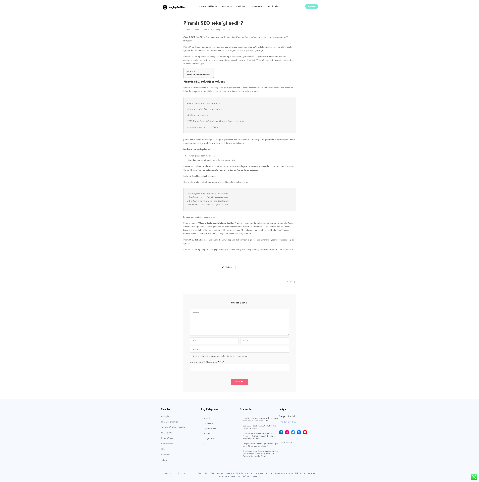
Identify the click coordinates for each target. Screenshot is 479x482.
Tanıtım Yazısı (167, 438)
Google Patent (209, 438)
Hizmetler (241, 6)
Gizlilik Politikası (286, 442)
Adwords (207, 418)
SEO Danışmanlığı (208, 6)
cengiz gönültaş (212, 30)
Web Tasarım (167, 443)
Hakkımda (257, 6)
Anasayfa (165, 416)
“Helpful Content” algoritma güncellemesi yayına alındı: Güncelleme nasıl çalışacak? (260, 444)
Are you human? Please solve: (204, 362)
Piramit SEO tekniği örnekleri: (199, 74)
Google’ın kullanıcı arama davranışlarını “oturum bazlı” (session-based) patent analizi (260, 419)
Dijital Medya (208, 423)
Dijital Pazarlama (210, 428)
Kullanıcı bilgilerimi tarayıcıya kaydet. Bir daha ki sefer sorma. (220, 356)
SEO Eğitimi (166, 432)
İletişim (276, 6)
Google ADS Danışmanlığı (173, 427)
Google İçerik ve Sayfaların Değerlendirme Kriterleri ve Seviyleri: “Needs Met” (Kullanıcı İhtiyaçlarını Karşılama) (259, 436)
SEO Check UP (227, 6)
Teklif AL (311, 6)
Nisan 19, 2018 (192, 30)
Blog (267, 6)
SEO (228, 30)
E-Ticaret (207, 433)
